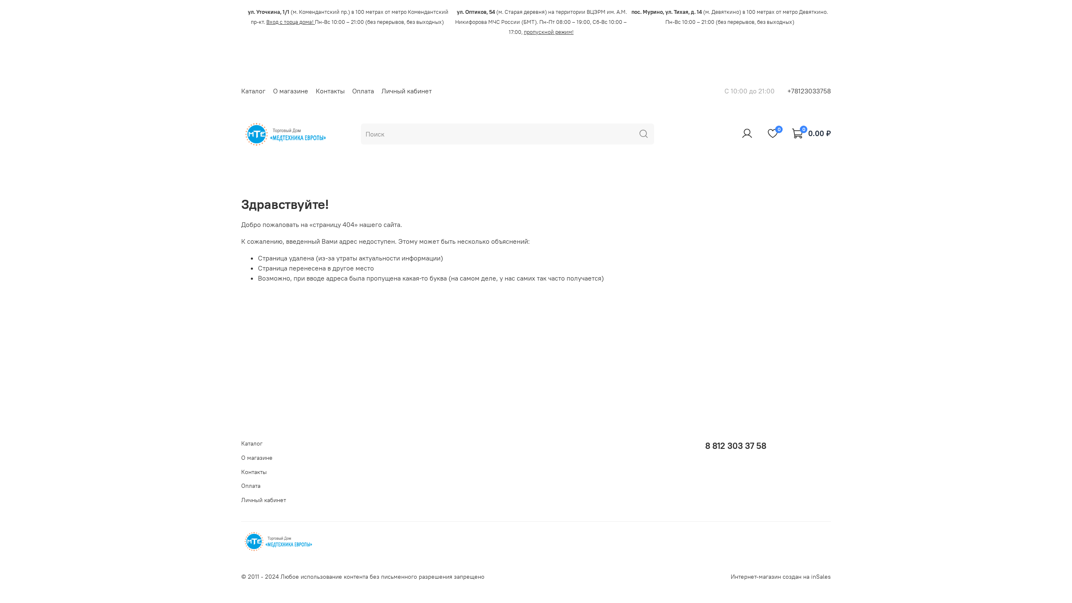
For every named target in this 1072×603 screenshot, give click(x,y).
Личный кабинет (406, 91)
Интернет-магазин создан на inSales (781, 576)
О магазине (290, 91)
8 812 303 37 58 (735, 445)
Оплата (363, 91)
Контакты (330, 91)
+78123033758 (809, 91)
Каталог (253, 91)
